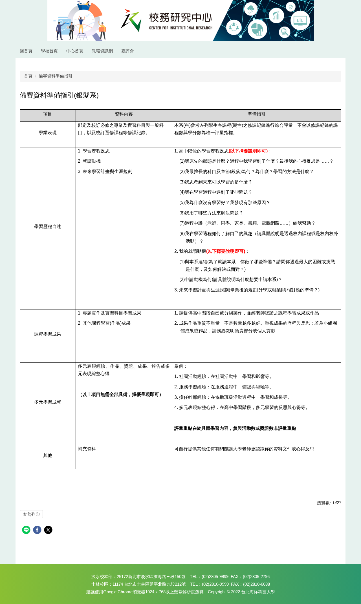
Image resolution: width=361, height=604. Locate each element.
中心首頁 (74, 50)
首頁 (28, 76)
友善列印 (31, 514)
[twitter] (49, 531)
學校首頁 (49, 50)
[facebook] (38, 531)
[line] (27, 531)
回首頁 (26, 50)
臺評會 (127, 50)
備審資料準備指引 (55, 76)
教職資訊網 (102, 50)
